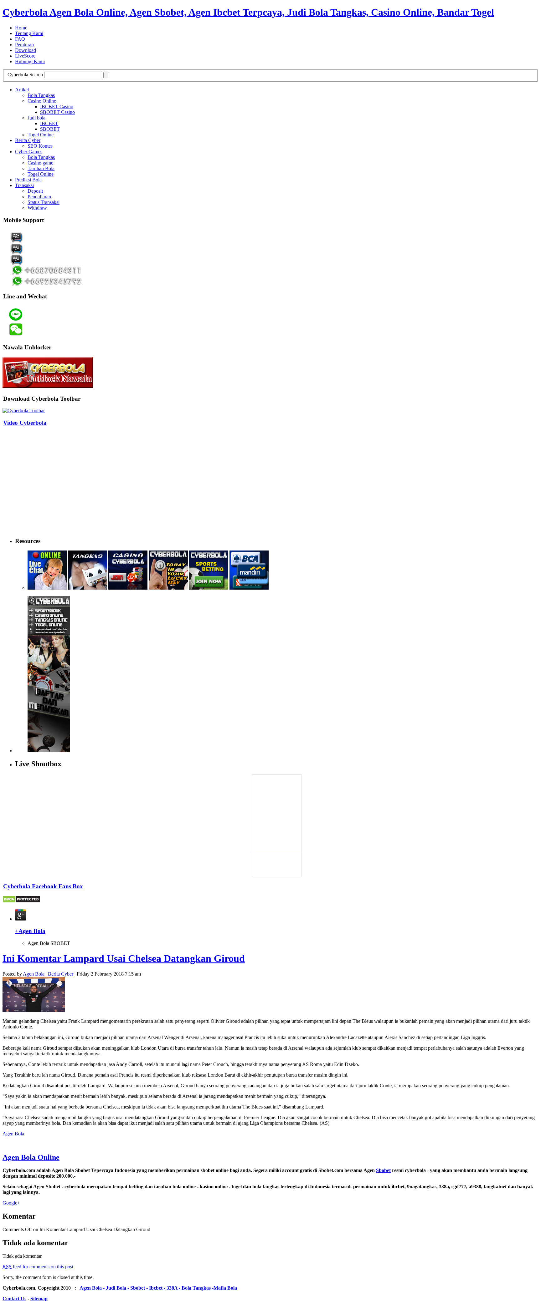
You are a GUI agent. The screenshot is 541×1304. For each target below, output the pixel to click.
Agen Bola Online (31, 1157)
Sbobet (383, 1170)
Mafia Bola (225, 1288)
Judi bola (36, 117)
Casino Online (42, 101)
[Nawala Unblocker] (48, 386)
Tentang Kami (29, 33)
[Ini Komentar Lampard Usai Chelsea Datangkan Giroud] (34, 1010)
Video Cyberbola (25, 422)
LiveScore (25, 55)
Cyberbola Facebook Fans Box (43, 886)
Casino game (40, 162)
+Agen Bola (30, 931)
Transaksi (24, 185)
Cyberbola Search (25, 74)
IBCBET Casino (56, 106)
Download (25, 50)
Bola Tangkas (41, 95)
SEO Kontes (40, 146)
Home (21, 27)
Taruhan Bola (41, 168)
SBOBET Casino (57, 112)
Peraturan (24, 44)
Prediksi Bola (28, 179)
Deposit (35, 191)
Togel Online (41, 134)
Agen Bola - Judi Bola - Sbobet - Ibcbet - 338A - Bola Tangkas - (147, 1288)
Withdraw (37, 208)
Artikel (22, 89)
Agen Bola (33, 974)
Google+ (11, 1202)
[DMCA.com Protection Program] (21, 901)
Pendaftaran (39, 196)
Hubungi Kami (30, 61)
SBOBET (50, 129)
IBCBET (49, 123)
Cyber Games (28, 151)
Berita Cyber (27, 140)
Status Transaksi (43, 202)
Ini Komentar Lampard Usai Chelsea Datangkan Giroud (124, 958)
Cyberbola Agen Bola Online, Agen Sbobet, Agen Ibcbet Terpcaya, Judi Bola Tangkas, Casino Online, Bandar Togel (248, 12)
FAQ (20, 39)
